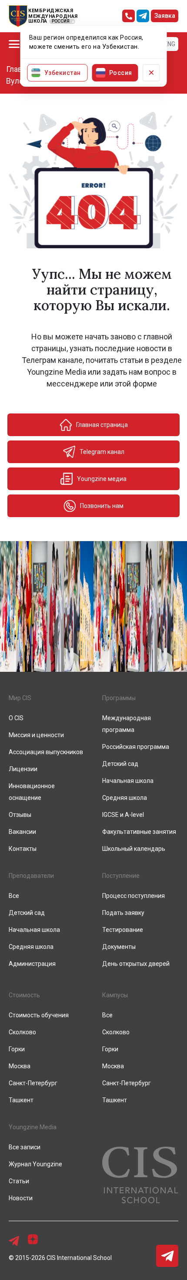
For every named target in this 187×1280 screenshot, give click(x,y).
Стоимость (24, 995)
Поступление (121, 875)
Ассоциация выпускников (46, 751)
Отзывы (20, 814)
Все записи (24, 1147)
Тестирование (122, 929)
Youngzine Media (33, 1127)
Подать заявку (123, 912)
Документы (119, 946)
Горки (17, 1049)
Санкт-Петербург (33, 1083)
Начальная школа (128, 780)
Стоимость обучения (39, 1015)
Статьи (19, 1181)
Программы (119, 697)
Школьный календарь (133, 848)
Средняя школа (124, 797)
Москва (19, 1066)
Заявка (164, 15)
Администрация (32, 963)
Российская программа (135, 746)
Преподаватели (31, 875)
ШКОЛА (37, 21)
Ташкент (21, 1100)
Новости (21, 1198)
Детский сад (120, 763)
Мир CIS (20, 697)
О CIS (16, 717)
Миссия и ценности (36, 734)
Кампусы (115, 995)
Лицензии (23, 768)
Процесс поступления (133, 895)
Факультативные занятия (139, 831)
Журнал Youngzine (35, 1164)
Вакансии (22, 831)
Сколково (22, 1032)
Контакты (23, 848)
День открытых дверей (136, 963)
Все (14, 895)
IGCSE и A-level (123, 814)
